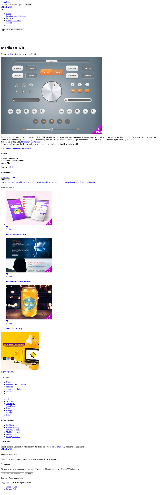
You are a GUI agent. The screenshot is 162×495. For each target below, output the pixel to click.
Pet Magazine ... (12, 425)
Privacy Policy (12, 489)
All (7, 399)
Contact (9, 23)
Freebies (9, 18)
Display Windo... (13, 437)
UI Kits (34, 54)
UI (81, 182)
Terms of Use (11, 487)
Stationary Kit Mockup (31, 142)
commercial (16, 182)
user (83, 182)
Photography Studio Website (18, 281)
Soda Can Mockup (14, 328)
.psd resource (6, 182)
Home (8, 14)
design (23, 182)
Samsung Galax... (13, 430)
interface (61, 182)
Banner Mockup (12, 427)
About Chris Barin (13, 20)
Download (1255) (8, 177)
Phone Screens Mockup (16, 234)
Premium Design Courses (16, 16)
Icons (8, 408)
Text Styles (10, 404)
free (41, 182)
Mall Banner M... (13, 432)
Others (8, 415)
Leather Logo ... (12, 434)
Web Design (11, 406)
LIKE (6, 180)
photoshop (76, 182)
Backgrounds (11, 410)
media (69, 182)
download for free (33, 182)
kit (66, 182)
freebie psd (47, 182)
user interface (90, 182)
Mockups (10, 401)
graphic (55, 182)
